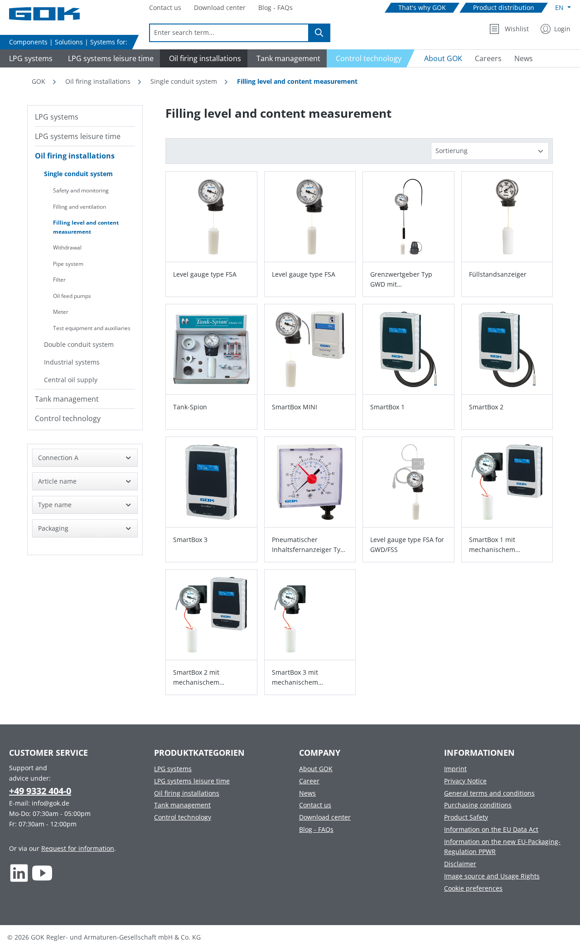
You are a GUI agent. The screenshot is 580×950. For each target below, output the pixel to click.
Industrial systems (72, 362)
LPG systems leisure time (78, 136)
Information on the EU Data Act (491, 829)
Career (309, 781)
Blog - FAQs (316, 829)
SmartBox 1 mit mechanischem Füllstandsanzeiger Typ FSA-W (504, 545)
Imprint (455, 768)
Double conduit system (79, 344)
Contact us (315, 805)
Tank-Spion (190, 407)
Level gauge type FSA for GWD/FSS (407, 544)
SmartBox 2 (486, 407)
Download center (325, 817)
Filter (59, 279)
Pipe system (68, 264)
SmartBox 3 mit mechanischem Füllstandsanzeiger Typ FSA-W (307, 677)
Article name (57, 481)
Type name (55, 504)
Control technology (68, 418)
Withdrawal (67, 247)
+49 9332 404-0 (40, 791)
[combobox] (229, 33)
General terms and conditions (489, 793)
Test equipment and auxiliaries (91, 328)
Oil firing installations (75, 156)
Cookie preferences (473, 888)
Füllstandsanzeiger (498, 274)
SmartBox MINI (294, 407)
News (307, 793)
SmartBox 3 (190, 539)
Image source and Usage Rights (492, 876)
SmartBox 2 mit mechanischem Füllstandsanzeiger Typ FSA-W (208, 677)
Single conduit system (78, 173)
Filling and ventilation (79, 207)
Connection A (58, 457)
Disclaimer (460, 863)
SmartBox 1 (387, 407)
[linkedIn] (19, 872)
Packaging (53, 528)
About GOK (316, 768)
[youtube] (42, 872)
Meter (60, 312)
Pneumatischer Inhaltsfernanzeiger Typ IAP (308, 545)
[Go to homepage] (54, 13)
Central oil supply (70, 379)
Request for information (77, 848)
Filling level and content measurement (86, 227)
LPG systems (56, 117)
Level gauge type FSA (205, 274)
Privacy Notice (465, 781)
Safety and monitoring (81, 190)
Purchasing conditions (478, 805)
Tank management (67, 399)
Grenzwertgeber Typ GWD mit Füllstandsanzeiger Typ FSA (405, 279)
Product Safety (466, 817)
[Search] (319, 33)
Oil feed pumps (72, 296)
